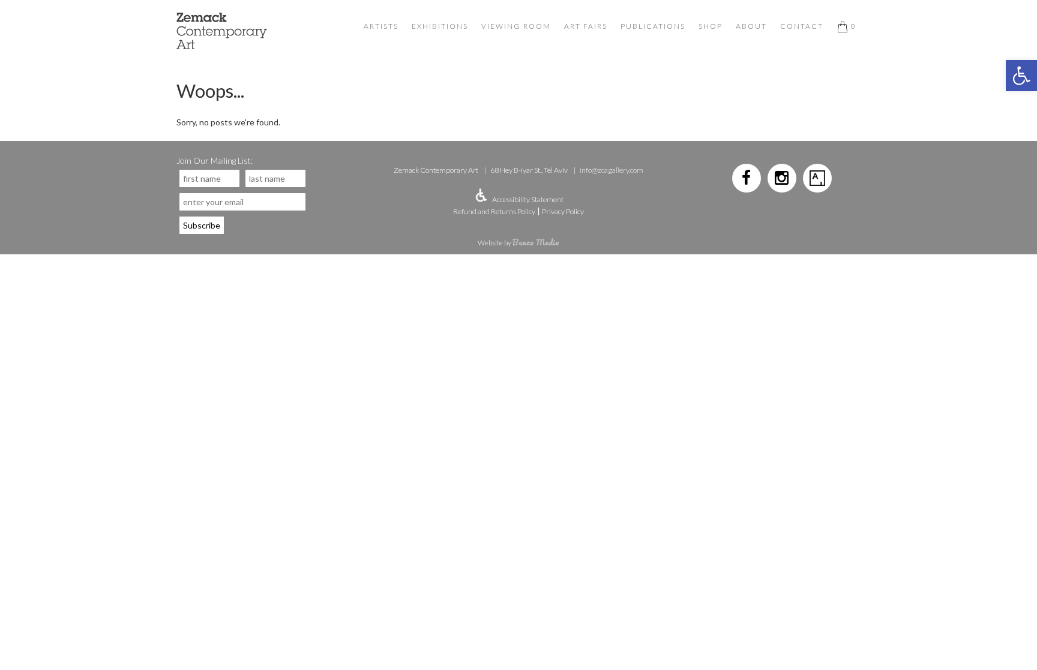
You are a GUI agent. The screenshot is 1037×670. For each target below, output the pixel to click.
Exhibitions (440, 26)
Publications (653, 26)
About (751, 26)
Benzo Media (535, 242)
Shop (711, 26)
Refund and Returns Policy (494, 211)
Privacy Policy (563, 211)
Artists (381, 26)
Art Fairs (585, 26)
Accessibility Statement (528, 199)
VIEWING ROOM (516, 26)
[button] (1021, 75)
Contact (801, 26)
